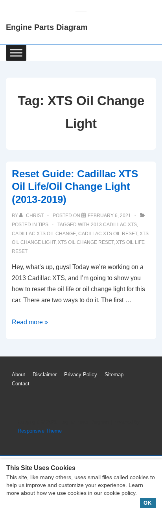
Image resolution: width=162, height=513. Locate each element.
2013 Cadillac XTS (114, 224)
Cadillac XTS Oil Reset (107, 233)
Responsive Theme (40, 431)
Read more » (30, 322)
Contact (20, 384)
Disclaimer (45, 374)
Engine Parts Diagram (47, 27)
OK (148, 503)
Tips (43, 224)
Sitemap (114, 374)
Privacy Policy (80, 374)
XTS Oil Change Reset (86, 242)
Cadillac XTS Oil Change (44, 233)
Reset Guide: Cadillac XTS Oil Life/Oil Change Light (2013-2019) (75, 186)
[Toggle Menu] (16, 52)
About (18, 374)
